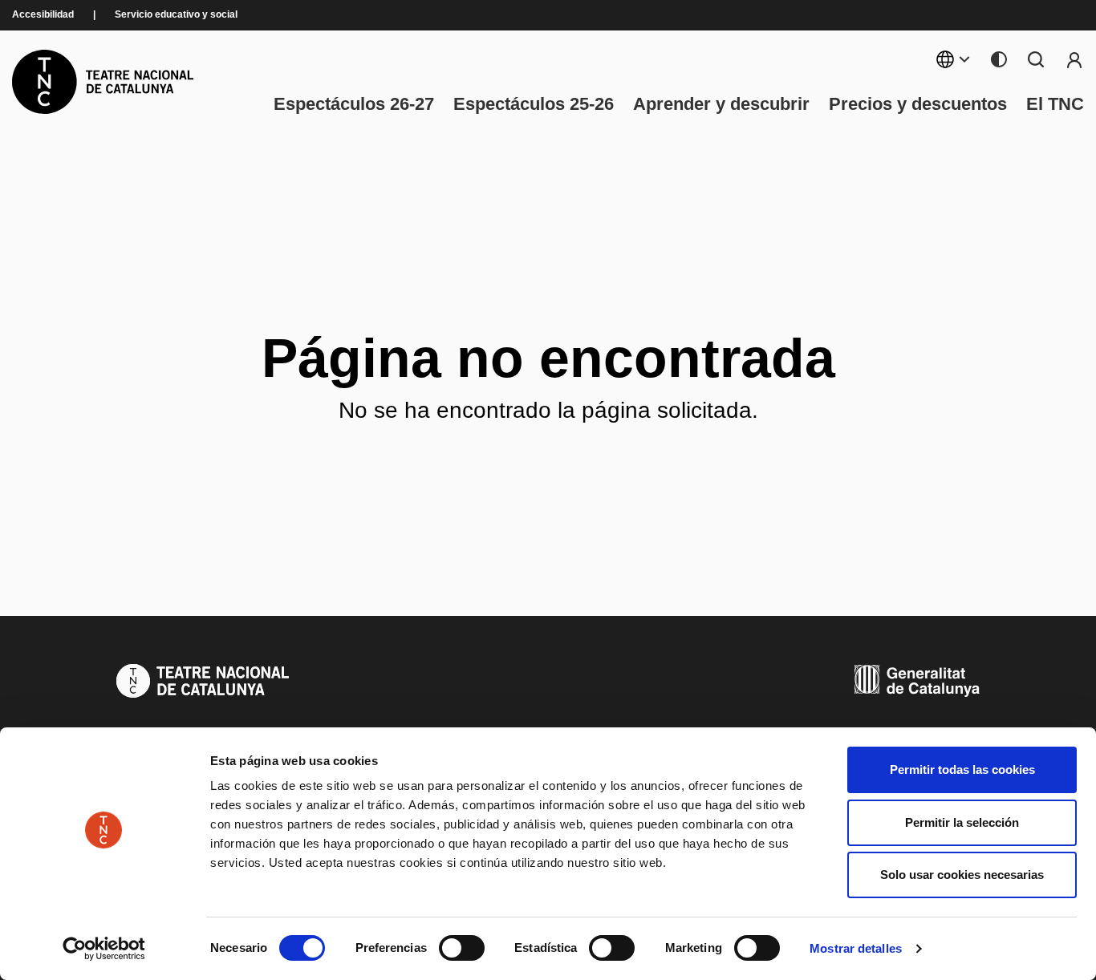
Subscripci (1074, 59)
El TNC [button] (1055, 104)
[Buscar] (1035, 59)
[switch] (462, 948)
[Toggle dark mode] (999, 59)
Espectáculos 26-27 (354, 104)
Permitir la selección (962, 822)
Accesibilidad (43, 15)
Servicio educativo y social (176, 15)
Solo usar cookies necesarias (962, 874)
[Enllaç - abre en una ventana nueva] (104, 949)
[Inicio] (102, 82)
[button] (642, 854)
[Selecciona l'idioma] (954, 59)
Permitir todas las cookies (962, 769)
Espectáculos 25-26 (533, 104)
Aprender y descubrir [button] (721, 104)
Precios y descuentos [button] (918, 104)
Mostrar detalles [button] (856, 948)
